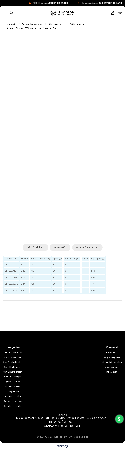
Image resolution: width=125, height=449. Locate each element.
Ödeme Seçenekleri (87, 247)
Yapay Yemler (12, 391)
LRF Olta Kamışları (12, 357)
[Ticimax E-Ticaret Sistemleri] (62, 446)
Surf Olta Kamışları (12, 377)
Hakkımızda (111, 352)
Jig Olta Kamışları (13, 386)
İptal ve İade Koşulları (112, 362)
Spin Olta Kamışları (13, 367)
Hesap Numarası (112, 367)
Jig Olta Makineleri (13, 381)
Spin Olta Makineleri (12, 362)
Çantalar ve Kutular (13, 406)
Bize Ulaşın (111, 372)
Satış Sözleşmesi (112, 357)
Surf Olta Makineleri (12, 372)
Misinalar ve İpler (13, 396)
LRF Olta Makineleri (13, 352)
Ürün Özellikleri (35, 247)
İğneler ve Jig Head (13, 401)
